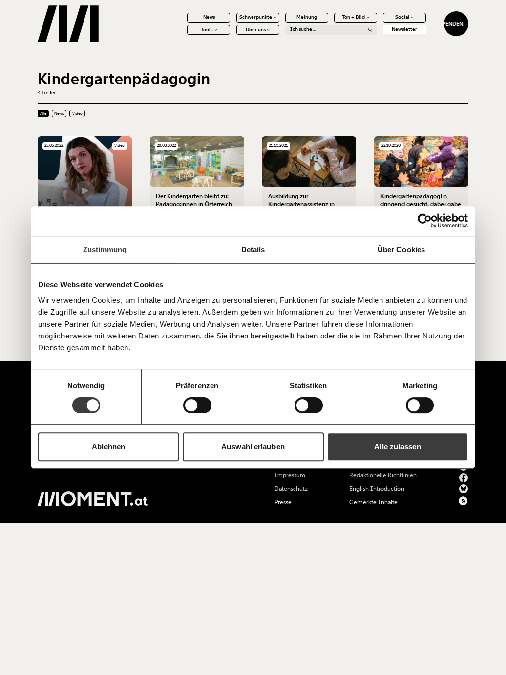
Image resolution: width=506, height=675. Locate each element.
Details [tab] (253, 249)
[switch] (197, 405)
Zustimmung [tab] (105, 249)
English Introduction (376, 489)
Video (77, 113)
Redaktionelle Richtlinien (383, 475)
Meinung (306, 17)
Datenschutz (291, 489)
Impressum (289, 475)
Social (402, 17)
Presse (283, 502)
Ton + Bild (353, 17)
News (209, 17)
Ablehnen (109, 446)
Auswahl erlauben (253, 446)
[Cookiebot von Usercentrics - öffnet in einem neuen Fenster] (424, 220)
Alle (43, 113)
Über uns (256, 30)
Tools (206, 30)
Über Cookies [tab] (401, 249)
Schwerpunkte (255, 17)
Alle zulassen (397, 446)
